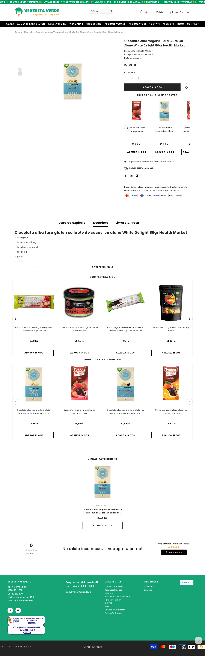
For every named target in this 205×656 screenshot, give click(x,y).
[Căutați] (101, 11)
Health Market (145, 50)
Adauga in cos (152, 87)
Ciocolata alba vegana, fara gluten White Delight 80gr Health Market (34, 412)
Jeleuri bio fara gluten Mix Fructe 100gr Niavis (171, 329)
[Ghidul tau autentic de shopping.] (186, 598)
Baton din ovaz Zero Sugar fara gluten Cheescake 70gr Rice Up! (33, 329)
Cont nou (185, 12)
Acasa (18, 32)
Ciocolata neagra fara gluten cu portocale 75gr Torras (171, 412)
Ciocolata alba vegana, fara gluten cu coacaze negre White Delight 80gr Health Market (125, 412)
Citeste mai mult (102, 267)
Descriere (100, 223)
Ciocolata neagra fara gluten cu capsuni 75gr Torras (79, 412)
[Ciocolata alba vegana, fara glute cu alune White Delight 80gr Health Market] (103, 482)
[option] (72, 81)
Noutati (28, 32)
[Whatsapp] (137, 175)
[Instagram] (18, 610)
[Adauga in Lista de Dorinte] (186, 87)
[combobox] (99, 11)
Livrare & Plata (127, 223)
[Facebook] (125, 175)
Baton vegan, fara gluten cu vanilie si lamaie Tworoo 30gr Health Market (125, 329)
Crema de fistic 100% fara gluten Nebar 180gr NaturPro (79, 329)
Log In (171, 12)
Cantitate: (130, 72)
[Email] (131, 175)
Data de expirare (72, 223)
